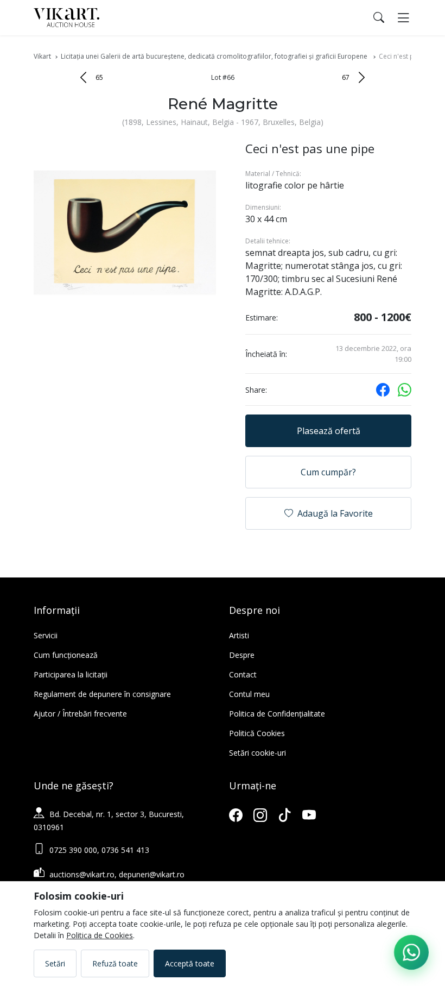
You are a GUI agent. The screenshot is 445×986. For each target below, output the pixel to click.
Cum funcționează (66, 655)
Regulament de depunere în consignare (102, 694)
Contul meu (249, 694)
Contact (243, 674)
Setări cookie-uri (257, 753)
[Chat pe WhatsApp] (411, 952)
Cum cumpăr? (328, 472)
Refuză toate (115, 963)
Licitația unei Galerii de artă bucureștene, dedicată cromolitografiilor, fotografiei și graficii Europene (215, 56)
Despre (242, 655)
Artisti (239, 635)
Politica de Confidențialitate (277, 713)
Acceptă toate (189, 963)
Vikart (42, 56)
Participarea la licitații (70, 674)
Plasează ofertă (328, 431)
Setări (55, 963)
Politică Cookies (257, 733)
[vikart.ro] (66, 17)
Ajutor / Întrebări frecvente (80, 713)
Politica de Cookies (99, 935)
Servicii (46, 635)
